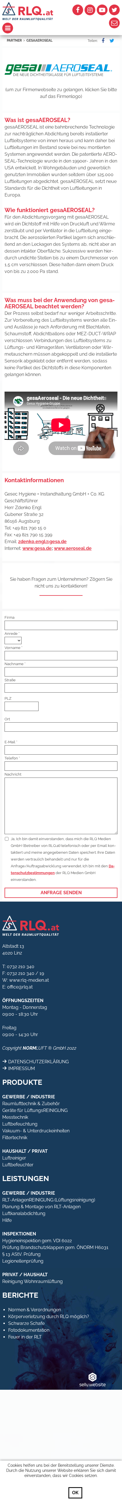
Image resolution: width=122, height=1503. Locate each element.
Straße (10, 680)
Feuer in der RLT (25, 1337)
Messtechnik (15, 1117)
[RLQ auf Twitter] (114, 10)
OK (75, 1492)
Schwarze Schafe (26, 1323)
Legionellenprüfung (22, 1261)
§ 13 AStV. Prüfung (21, 1254)
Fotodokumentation (28, 1330)
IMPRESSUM (21, 1068)
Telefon (11, 758)
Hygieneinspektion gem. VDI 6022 (37, 1240)
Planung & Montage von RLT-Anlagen (41, 1206)
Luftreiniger (14, 1158)
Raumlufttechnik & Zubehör (31, 1103)
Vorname (12, 648)
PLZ (8, 698)
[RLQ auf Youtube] (102, 10)
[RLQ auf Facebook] (77, 10)
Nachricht (13, 774)
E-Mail (10, 742)
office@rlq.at (20, 987)
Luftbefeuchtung (19, 1124)
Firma (9, 617)
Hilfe (7, 1220)
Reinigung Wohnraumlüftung (32, 1281)
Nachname (14, 664)
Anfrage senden (61, 892)
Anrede (11, 633)
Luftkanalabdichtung (23, 1213)
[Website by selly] (92, 1379)
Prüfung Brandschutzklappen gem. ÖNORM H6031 (55, 1247)
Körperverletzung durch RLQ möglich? (48, 1316)
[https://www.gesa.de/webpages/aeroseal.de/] (61, 68)
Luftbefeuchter (17, 1164)
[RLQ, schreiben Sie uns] (114, 23)
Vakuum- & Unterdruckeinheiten (36, 1130)
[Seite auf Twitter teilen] (110, 40)
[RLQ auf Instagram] (90, 10)
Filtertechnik (14, 1137)
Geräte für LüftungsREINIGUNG (35, 1110)
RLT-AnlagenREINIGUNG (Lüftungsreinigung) (48, 1200)
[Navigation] (31, 28)
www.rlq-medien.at (29, 980)
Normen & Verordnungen (34, 1309)
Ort (7, 719)
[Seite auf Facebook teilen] (102, 40)
